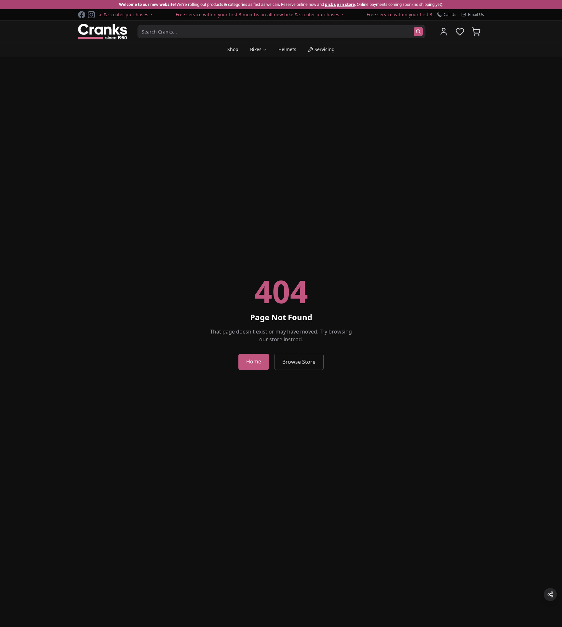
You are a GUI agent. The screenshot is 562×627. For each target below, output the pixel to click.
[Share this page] (550, 594)
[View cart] (476, 31)
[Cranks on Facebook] (81, 14)
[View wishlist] (460, 31)
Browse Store (298, 361)
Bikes (255, 49)
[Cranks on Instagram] (91, 14)
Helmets (287, 49)
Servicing (324, 49)
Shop (232, 49)
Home (253, 361)
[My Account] (443, 31)
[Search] (418, 31)
